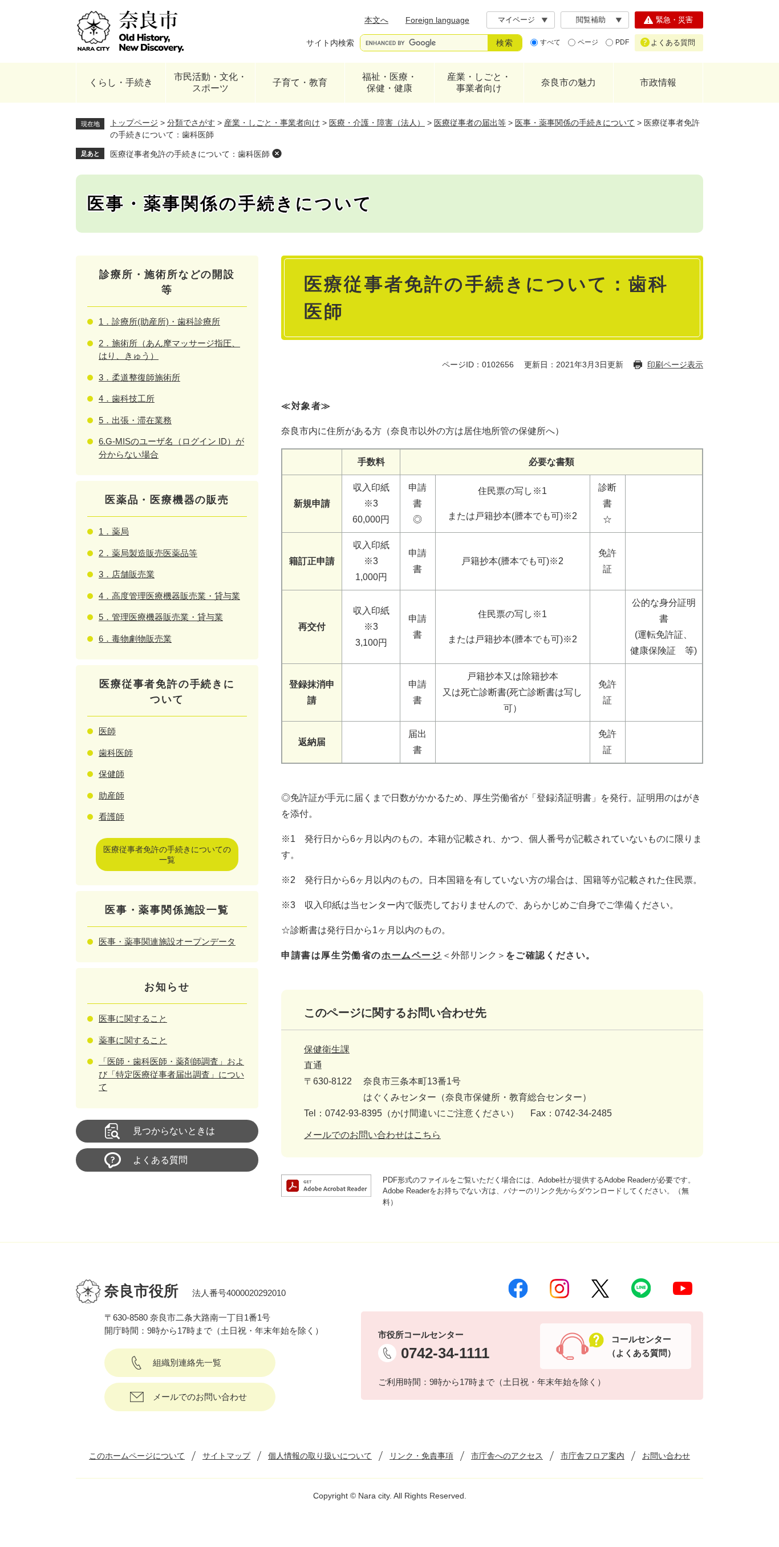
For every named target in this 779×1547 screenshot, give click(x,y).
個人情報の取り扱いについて (320, 1455)
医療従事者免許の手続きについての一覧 (167, 854)
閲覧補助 (591, 19)
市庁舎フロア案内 (592, 1455)
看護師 (111, 816)
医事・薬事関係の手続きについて (575, 122)
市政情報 (658, 82)
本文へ (376, 20)
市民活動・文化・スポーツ (210, 82)
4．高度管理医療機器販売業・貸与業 (169, 596)
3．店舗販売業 (127, 574)
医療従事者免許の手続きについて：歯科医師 (190, 154)
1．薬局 (114, 531)
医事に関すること (133, 1018)
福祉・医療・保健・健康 (389, 82)
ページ (588, 42)
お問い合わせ (666, 1455)
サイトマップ (226, 1455)
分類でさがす (191, 122)
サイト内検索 (330, 42)
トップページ (134, 122)
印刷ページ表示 (675, 364)
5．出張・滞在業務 (135, 420)
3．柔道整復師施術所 (139, 377)
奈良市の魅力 (568, 82)
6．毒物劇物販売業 (135, 638)
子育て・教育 (300, 82)
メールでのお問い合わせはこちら (372, 1135)
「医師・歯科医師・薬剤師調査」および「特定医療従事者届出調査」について (171, 1074)
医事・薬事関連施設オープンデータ (167, 941)
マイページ (516, 19)
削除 (276, 153)
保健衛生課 (327, 1049)
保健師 (111, 774)
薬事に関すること (133, 1040)
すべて (550, 42)
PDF (622, 42)
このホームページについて (137, 1455)
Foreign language (437, 20)
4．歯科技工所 (127, 398)
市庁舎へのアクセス (507, 1455)
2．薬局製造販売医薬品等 (148, 553)
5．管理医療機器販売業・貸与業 (161, 617)
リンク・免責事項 (421, 1455)
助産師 (111, 795)
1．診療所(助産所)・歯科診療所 (159, 321)
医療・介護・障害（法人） (377, 122)
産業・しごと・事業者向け (479, 82)
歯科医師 (116, 753)
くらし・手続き (121, 82)
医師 (107, 731)
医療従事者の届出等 (470, 122)
